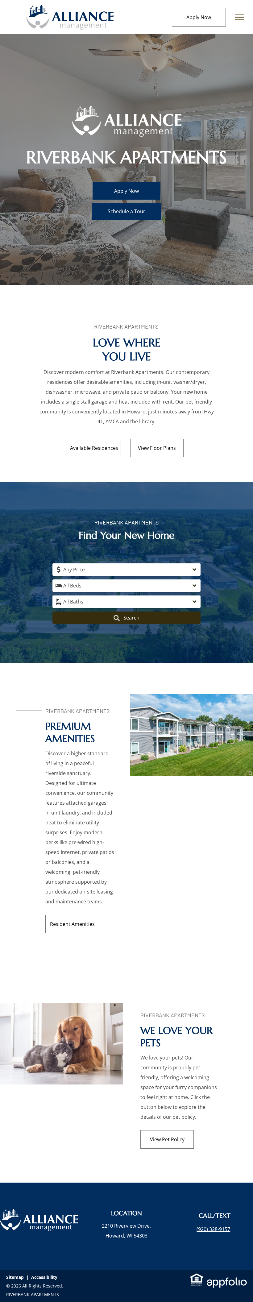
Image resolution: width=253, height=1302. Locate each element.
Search (130, 617)
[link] (213, 1229)
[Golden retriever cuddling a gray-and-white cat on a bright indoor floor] (61, 1007)
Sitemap (15, 1277)
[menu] (239, 17)
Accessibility (44, 1277)
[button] (126, 569)
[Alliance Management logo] (70, 9)
